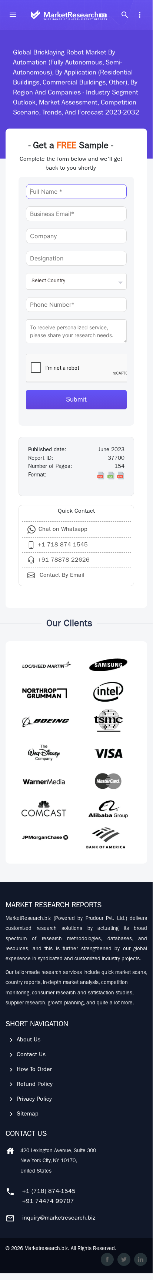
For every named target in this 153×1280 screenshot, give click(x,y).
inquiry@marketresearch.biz (58, 1218)
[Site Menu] (13, 14)
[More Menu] (139, 14)
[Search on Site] (124, 14)
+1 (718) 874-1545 (49, 1192)
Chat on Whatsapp (63, 530)
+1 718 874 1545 (63, 545)
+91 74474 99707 (48, 1202)
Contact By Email (61, 576)
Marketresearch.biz (46, 1248)
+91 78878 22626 (64, 560)
